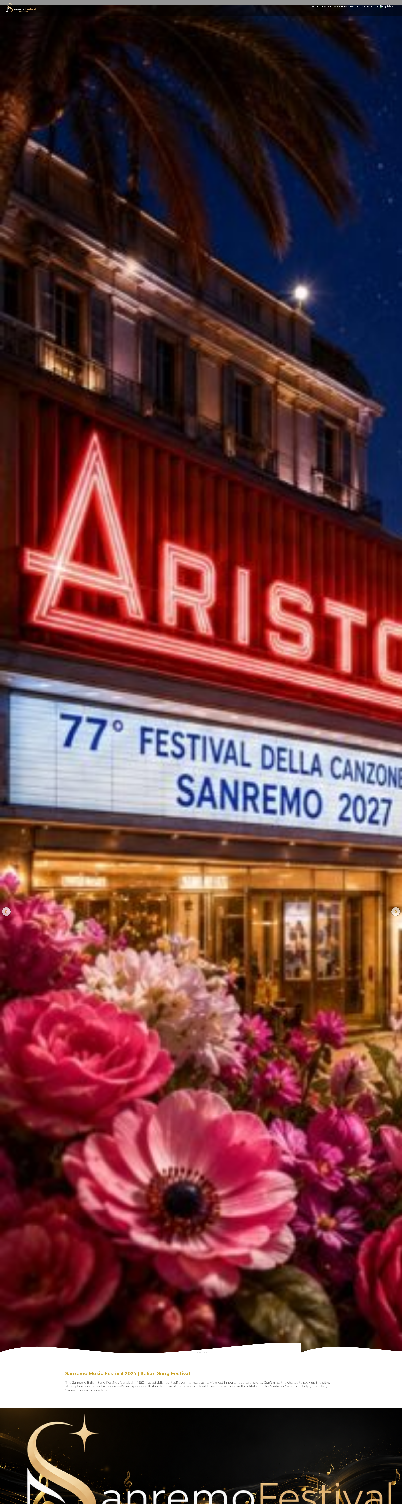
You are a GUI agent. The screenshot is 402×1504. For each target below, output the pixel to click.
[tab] (197, 1352)
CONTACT (370, 6)
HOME (314, 6)
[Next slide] (395, 911)
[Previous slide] (6, 911)
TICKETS (342, 6)
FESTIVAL (327, 6)
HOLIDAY (355, 6)
